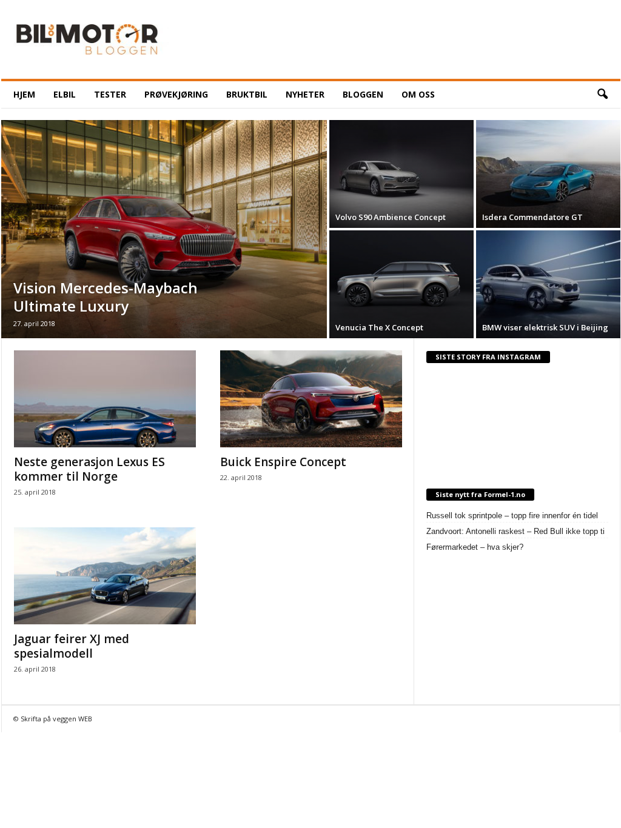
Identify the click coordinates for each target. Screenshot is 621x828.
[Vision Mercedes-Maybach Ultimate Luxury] (164, 229)
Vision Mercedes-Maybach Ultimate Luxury (105, 297)
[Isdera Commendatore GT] (548, 174)
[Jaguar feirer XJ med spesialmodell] (105, 575)
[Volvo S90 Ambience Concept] (401, 174)
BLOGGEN (363, 94)
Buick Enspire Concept (283, 462)
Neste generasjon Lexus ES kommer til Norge (89, 469)
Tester (110, 94)
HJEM (24, 94)
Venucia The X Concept (379, 327)
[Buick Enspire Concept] (311, 398)
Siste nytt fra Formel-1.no (480, 494)
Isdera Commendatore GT (532, 217)
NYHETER (305, 94)
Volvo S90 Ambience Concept (390, 217)
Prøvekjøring (176, 94)
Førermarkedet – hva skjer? (474, 547)
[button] (602, 94)
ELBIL (64, 94)
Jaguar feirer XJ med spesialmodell (71, 646)
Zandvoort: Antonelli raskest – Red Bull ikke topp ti (515, 531)
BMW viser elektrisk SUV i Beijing (545, 327)
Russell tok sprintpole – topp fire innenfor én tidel (512, 515)
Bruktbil (246, 94)
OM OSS (418, 94)
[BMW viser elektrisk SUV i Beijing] (548, 284)
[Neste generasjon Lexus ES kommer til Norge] (105, 398)
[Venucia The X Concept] (401, 284)
